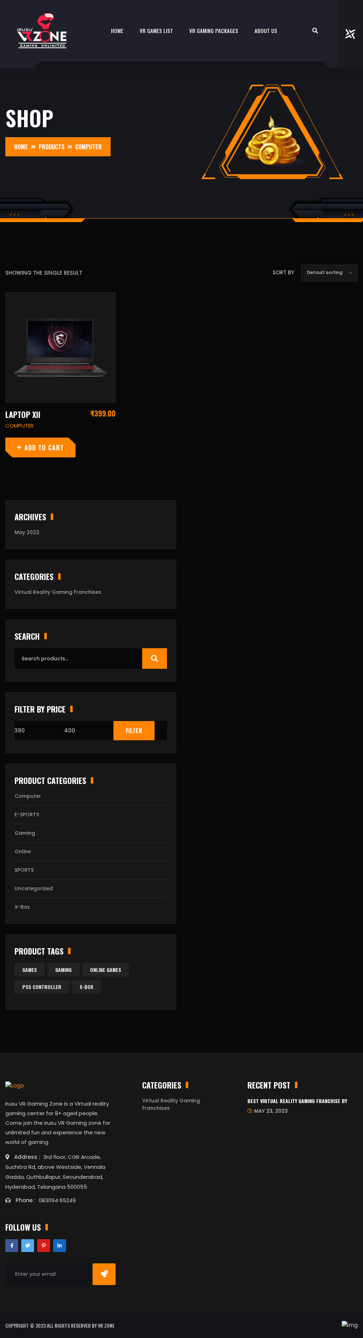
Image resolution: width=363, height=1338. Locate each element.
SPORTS (24, 870)
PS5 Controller (41, 986)
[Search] (154, 658)
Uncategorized (34, 888)
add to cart (44, 447)
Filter (134, 730)
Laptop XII (22, 414)
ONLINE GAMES (105, 969)
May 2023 (27, 532)
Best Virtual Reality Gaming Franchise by (297, 1101)
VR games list (156, 30)
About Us (266, 30)
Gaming (25, 833)
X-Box (22, 907)
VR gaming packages (213, 30)
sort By (283, 272)
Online (23, 851)
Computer (28, 796)
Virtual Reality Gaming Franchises (58, 592)
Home (117, 30)
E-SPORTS (27, 814)
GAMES (29, 969)
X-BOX (86, 986)
